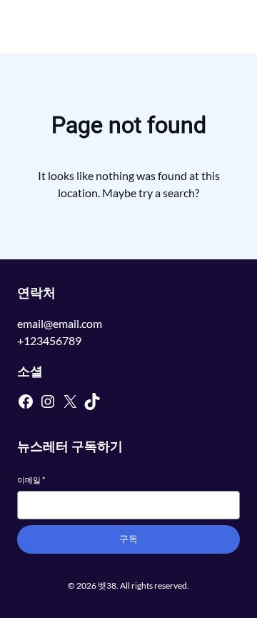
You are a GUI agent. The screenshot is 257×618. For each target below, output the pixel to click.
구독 (128, 539)
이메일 (31, 479)
